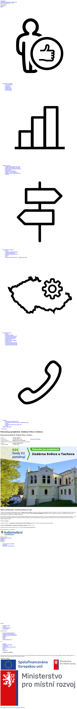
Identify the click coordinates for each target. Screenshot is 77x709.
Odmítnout (3, 658)
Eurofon (6, 423)
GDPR (4, 643)
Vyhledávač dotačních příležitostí (11, 251)
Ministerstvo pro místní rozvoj (9, 545)
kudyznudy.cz (12, 529)
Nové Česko (7, 85)
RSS (4, 649)
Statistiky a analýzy (6, 625)
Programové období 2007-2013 (11, 343)
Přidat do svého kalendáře (35, 439)
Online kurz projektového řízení (11, 254)
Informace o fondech (9, 334)
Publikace (7, 174)
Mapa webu (5, 650)
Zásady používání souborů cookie (9, 646)
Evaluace (4, 626)
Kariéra (6, 425)
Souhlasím (8, 658)
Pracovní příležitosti (6, 627)
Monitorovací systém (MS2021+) (9, 634)
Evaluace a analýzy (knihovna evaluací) (12, 173)
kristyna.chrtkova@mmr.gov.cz (29, 527)
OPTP (4, 637)
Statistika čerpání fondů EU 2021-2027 (12, 166)
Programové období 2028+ (10, 338)
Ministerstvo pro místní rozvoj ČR (11, 421)
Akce (6, 256)
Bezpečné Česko (8, 88)
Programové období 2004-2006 (11, 344)
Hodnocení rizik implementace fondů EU (13, 168)
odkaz (68, 655)
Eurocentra (5, 544)
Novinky (7, 333)
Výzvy (6, 250)
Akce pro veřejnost (9, 84)
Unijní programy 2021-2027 (10, 337)
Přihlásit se (2, 5)
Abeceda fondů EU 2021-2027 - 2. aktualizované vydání (16, 257)
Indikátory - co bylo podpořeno (11, 172)
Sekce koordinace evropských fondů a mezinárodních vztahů (16, 422)
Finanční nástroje (8, 339)
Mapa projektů (8, 169)
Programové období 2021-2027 (11, 336)
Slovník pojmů (8, 341)
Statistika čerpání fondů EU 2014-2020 (12, 167)
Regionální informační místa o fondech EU (13, 424)
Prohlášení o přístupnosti (7, 644)
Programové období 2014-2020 (11, 342)
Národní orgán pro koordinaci (11, 340)
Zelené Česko (8, 86)
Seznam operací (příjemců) (10, 170)
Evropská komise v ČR (8, 639)
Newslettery (9, 426)
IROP (4, 638)
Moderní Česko (8, 87)
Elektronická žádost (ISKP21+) (9, 632)
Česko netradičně (8, 90)
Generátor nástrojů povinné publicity (10, 635)
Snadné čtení (5, 645)
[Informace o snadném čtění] (38, 622)
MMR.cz (5, 636)
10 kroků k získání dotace (10, 252)
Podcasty (7, 255)
